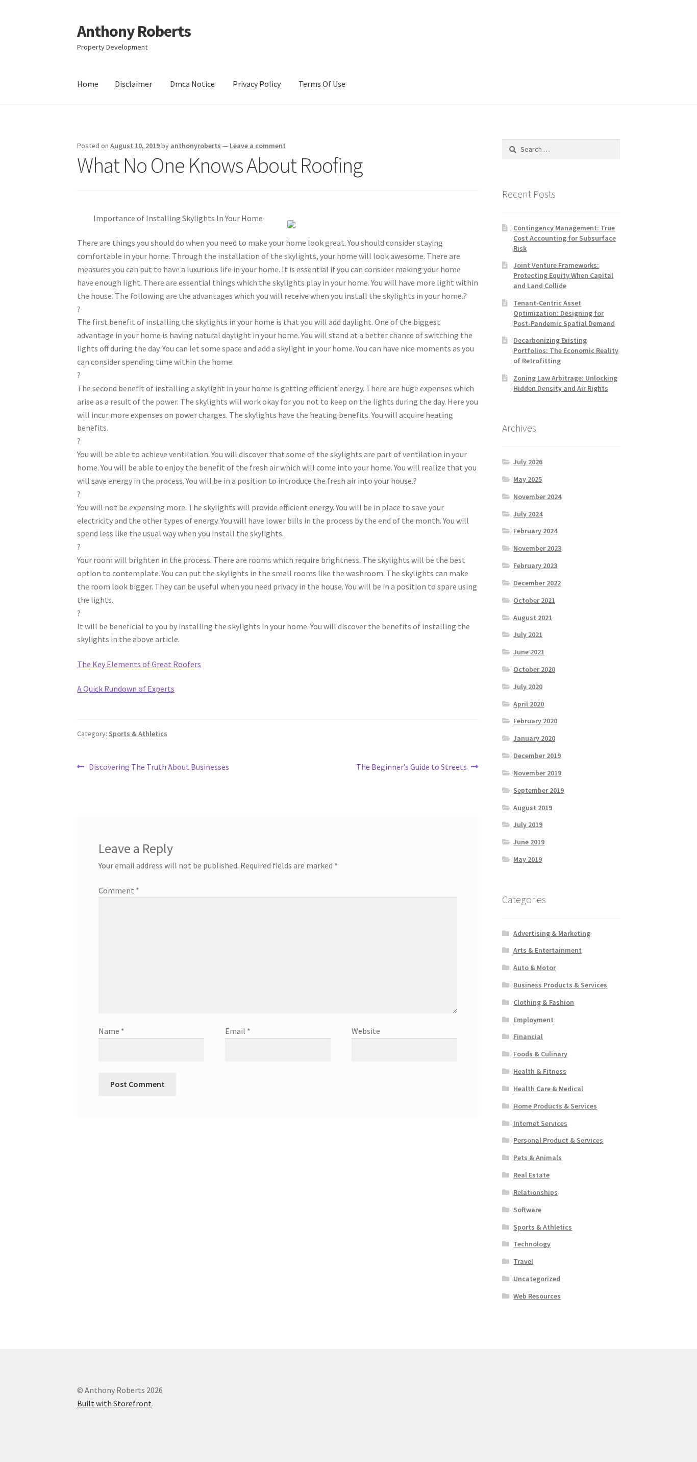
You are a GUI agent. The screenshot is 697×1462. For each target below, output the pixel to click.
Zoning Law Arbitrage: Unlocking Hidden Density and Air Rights (565, 383)
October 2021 (534, 600)
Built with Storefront (114, 1403)
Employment (533, 1019)
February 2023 (535, 565)
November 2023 (537, 548)
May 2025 (527, 479)
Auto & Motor (534, 967)
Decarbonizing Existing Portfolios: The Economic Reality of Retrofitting (565, 350)
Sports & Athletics (138, 733)
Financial (528, 1036)
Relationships (535, 1192)
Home (87, 84)
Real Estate (531, 1175)
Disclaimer (133, 84)
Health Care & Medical (548, 1088)
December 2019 (537, 755)
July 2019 (527, 824)
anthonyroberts (195, 145)
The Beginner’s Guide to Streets (411, 767)
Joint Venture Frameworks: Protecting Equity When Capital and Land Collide (563, 275)
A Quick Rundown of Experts (126, 688)
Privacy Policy (257, 84)
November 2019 (537, 772)
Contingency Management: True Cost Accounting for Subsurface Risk (564, 238)
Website (366, 1031)
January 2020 (534, 738)
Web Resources (537, 1296)
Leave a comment (258, 145)
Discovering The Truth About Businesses (158, 767)
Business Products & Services (560, 984)
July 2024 (527, 513)
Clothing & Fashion (543, 1002)
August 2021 (532, 617)
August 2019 (532, 807)
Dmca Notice (192, 84)
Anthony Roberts (134, 31)
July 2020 (527, 686)
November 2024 (537, 496)
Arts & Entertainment (547, 950)
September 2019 (538, 790)
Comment (118, 890)
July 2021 (527, 634)
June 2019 (528, 841)
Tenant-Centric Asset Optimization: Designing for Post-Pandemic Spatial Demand (564, 313)
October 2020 (534, 669)
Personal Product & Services (558, 1140)
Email (238, 1031)
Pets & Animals (537, 1157)
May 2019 (527, 859)
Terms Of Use (321, 84)
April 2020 (528, 704)
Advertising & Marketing (551, 933)
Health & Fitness (539, 1071)
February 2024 (535, 530)
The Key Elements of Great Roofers (139, 664)
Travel (523, 1261)
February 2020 (535, 720)
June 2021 (528, 651)
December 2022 (537, 582)
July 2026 (527, 461)
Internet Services (540, 1123)
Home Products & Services (555, 1106)
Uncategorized (536, 1278)
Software (527, 1209)
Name (111, 1031)
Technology (532, 1243)
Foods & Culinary (540, 1053)
